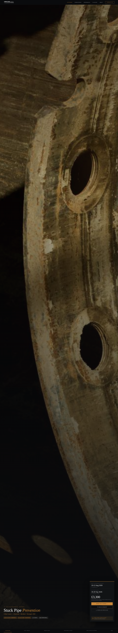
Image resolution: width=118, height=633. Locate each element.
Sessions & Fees (68, 630)
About (101, 2)
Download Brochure (102, 610)
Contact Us (110, 2)
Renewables (87, 2)
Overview (7, 630)
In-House (95, 2)
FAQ (112, 630)
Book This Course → (102, 603)
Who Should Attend (92, 630)
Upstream (69, 2)
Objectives (47, 630)
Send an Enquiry (102, 607)
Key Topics (27, 630)
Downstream (78, 2)
